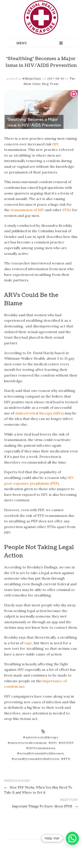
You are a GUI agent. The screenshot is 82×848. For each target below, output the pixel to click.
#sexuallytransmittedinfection (35, 759)
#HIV (53, 743)
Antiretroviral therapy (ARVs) (39, 413)
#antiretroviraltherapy (40, 737)
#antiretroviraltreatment (27, 743)
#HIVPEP (66, 743)
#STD (65, 759)
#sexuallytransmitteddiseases (40, 753)
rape (28, 643)
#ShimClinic (32, 78)
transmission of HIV (27, 210)
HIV (55, 144)
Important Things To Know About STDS (45, 806)
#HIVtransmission (40, 748)
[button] (72, 838)
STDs (67, 210)
